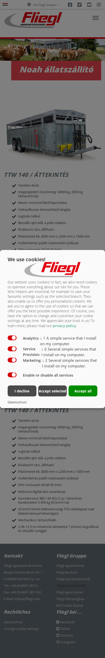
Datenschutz (17, 402)
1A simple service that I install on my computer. (68, 341)
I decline (22, 391)
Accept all (82, 391)
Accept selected (52, 391)
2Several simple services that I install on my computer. (69, 363)
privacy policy (64, 325)
